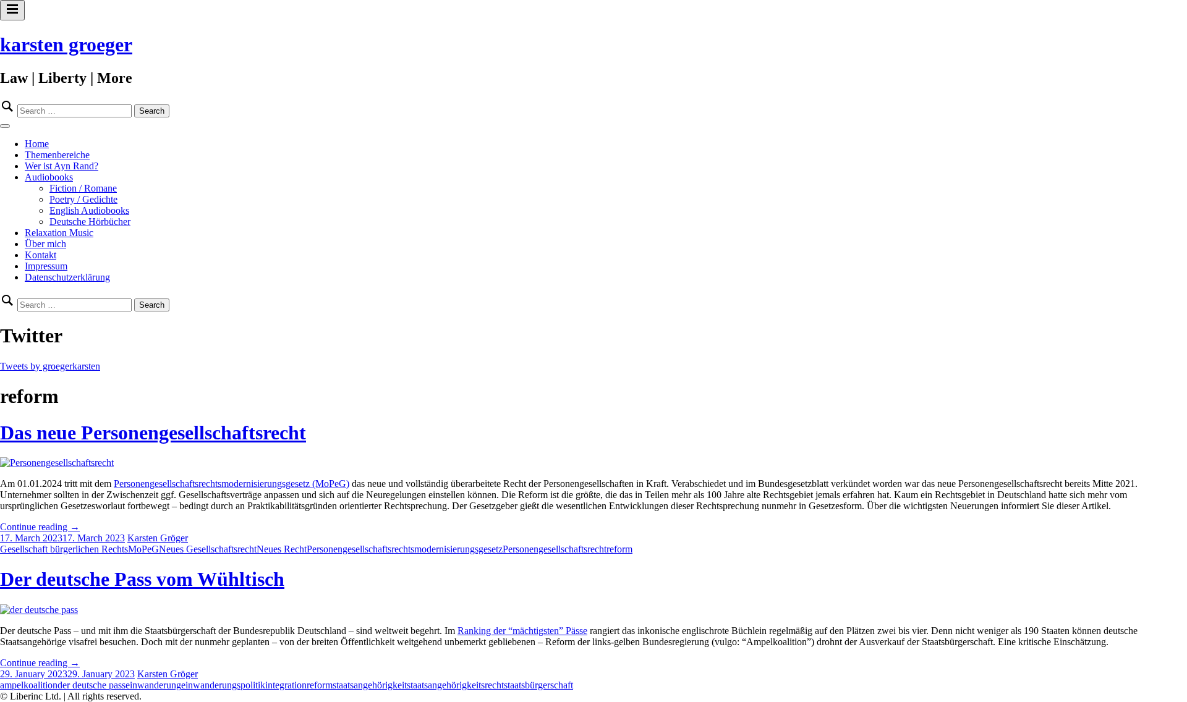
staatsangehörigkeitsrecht (455, 685)
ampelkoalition (28, 685)
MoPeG (143, 549)
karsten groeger (66, 44)
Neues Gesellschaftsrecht (208, 549)
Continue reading (40, 527)
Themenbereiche (57, 155)
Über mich (45, 244)
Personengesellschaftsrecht (554, 549)
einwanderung (153, 685)
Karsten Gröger (157, 538)
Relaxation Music (59, 232)
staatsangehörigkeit (370, 685)
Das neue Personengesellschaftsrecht (153, 432)
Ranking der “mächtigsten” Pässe (522, 630)
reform (619, 549)
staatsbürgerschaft (538, 685)
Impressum (46, 266)
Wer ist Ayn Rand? (61, 166)
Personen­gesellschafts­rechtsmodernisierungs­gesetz (405, 549)
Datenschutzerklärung (67, 277)
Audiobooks (49, 177)
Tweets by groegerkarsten (50, 366)
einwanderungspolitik (223, 685)
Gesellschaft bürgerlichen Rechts (64, 549)
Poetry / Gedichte (83, 199)
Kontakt (40, 255)
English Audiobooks (89, 210)
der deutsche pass (91, 685)
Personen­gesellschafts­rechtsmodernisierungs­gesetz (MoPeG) (231, 483)
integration (286, 685)
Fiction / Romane (83, 188)
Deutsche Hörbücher (89, 221)
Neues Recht (282, 549)
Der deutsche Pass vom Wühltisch (142, 579)
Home (37, 143)
